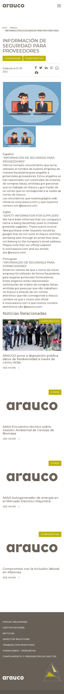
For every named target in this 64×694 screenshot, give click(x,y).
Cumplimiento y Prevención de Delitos (29, 656)
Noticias (13, 27)
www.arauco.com (26, 202)
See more (9, 367)
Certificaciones (14, 627)
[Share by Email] (57, 68)
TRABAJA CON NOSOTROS (18, 645)
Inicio (4, 27)
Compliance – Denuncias (19, 650)
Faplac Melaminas (15, 621)
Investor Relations (16, 639)
